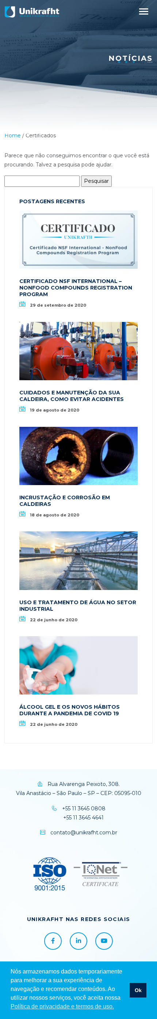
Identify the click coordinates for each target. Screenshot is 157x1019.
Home (12, 135)
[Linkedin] (78, 941)
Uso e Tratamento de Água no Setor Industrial (77, 605)
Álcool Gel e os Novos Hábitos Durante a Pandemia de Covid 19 (69, 710)
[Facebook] (53, 941)
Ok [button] (138, 990)
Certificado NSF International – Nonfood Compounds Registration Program (75, 288)
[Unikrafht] (31, 11)
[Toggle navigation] (144, 11)
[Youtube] (104, 941)
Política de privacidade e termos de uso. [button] (62, 1006)
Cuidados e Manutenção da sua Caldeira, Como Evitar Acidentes (71, 395)
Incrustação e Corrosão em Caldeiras (64, 500)
